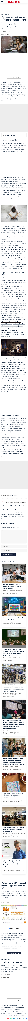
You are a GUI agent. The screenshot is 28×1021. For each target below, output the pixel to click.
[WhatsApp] (11, 509)
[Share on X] (4, 1018)
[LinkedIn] (3, 509)
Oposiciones (13, 495)
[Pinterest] (19, 505)
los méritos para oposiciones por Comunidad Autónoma (13, 366)
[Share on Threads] (20, 1018)
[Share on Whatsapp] (10, 1018)
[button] (2, 1)
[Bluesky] (15, 509)
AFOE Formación (6, 315)
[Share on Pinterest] (7, 1018)
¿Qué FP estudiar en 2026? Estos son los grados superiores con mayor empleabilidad (13, 829)
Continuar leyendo (14, 953)
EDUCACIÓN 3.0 (6, 34)
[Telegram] (7, 509)
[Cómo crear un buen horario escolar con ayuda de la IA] (14, 606)
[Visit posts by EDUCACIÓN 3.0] (2, 501)
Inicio (2, 14)
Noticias (7, 14)
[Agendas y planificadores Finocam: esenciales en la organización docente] (14, 782)
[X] (7, 505)
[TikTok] (23, 505)
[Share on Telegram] (17, 1018)
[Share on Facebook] (1, 1018)
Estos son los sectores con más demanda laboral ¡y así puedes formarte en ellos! (12, 586)
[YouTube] (11, 505)
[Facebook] (3, 505)
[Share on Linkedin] (14, 1018)
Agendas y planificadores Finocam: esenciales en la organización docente (13, 796)
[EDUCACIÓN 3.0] (14, 1)
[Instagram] (15, 505)
